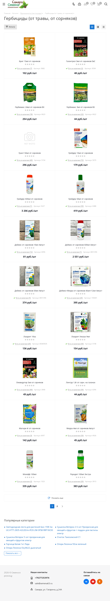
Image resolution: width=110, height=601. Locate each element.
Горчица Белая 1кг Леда (17, 544)
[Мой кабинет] (79, 4)
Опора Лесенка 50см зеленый (71, 544)
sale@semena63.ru (43, 583)
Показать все (12, 553)
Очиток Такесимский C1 (69, 537)
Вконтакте (86, 581)
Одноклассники (99, 581)
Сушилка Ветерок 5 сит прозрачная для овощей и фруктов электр (25, 539)
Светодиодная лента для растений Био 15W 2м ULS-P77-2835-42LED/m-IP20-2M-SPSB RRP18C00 (29, 528)
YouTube (93, 581)
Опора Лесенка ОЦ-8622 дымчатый (23, 547)
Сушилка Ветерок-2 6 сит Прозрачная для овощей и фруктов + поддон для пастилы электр (77, 530)
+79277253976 (42, 577)
